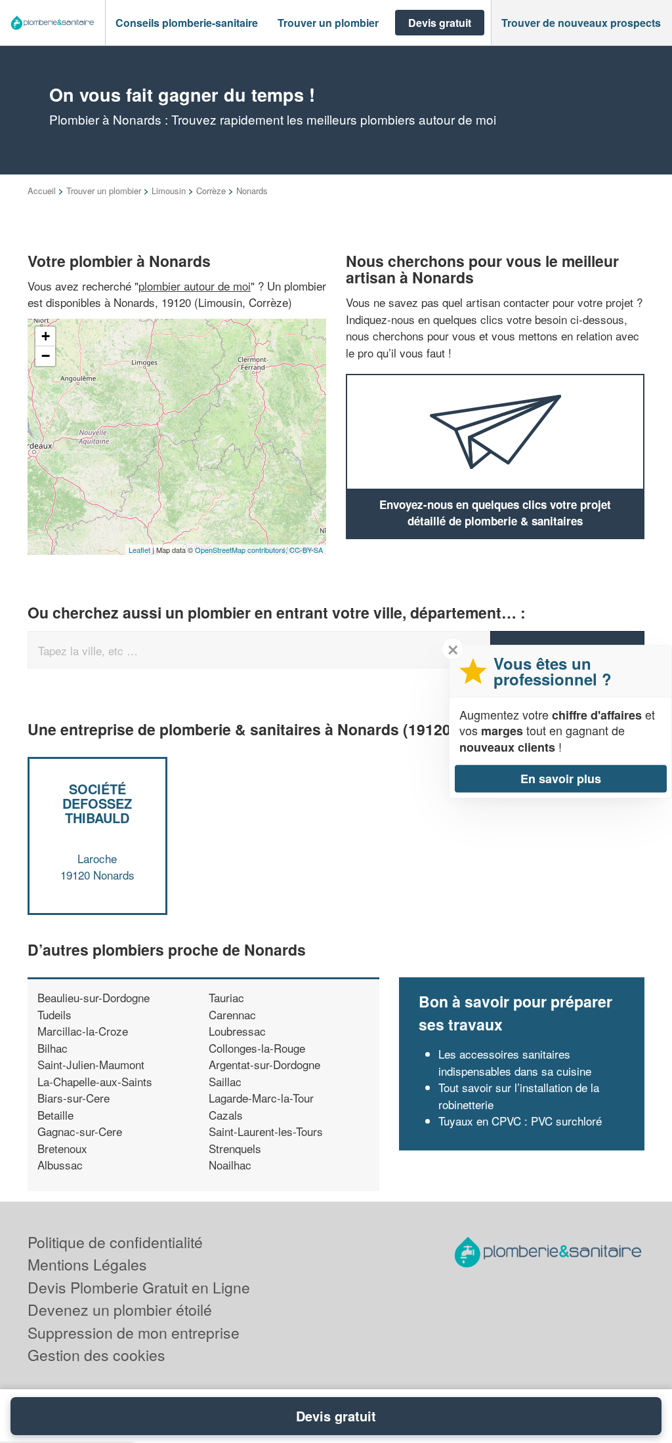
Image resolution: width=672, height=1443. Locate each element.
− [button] (45, 356)
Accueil (42, 190)
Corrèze (211, 190)
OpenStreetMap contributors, (242, 549)
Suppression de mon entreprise (134, 1332)
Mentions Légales (87, 1264)
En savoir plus (560, 778)
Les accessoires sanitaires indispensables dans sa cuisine (514, 1062)
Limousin (169, 190)
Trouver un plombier (103, 190)
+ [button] (45, 336)
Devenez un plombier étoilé (120, 1309)
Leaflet (139, 549)
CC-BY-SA (306, 549)
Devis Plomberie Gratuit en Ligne (139, 1287)
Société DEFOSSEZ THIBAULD (97, 803)
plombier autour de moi (194, 285)
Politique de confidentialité (115, 1242)
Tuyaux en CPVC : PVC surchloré (520, 1120)
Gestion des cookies (96, 1355)
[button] (187, 23)
